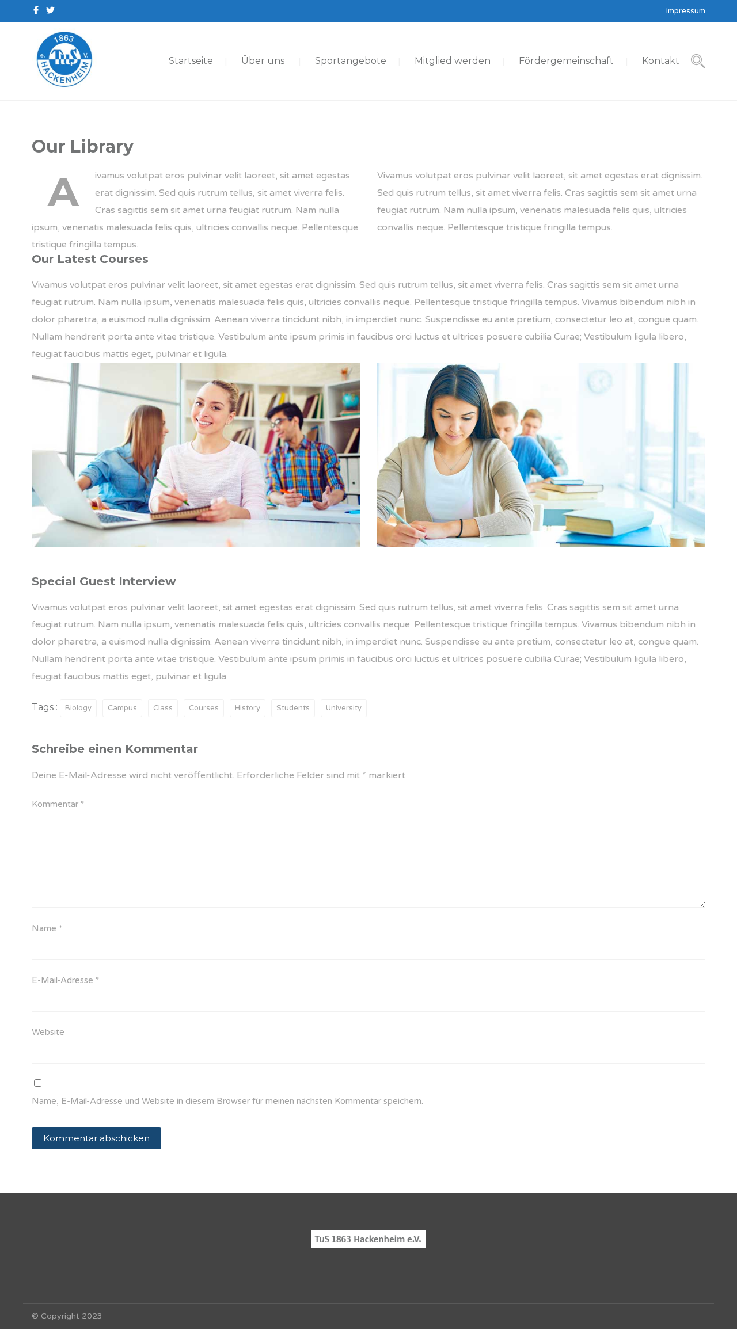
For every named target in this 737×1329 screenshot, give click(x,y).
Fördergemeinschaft (566, 60)
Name (47, 928)
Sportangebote (350, 60)
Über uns (262, 60)
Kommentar (58, 804)
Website (48, 1032)
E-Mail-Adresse (65, 980)
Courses (204, 708)
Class (163, 708)
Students (293, 708)
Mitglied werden (453, 60)
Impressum (685, 11)
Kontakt (660, 60)
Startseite (191, 60)
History (247, 708)
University (344, 708)
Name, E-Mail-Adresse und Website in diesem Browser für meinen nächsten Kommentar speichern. (227, 1101)
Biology (78, 708)
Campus (122, 708)
